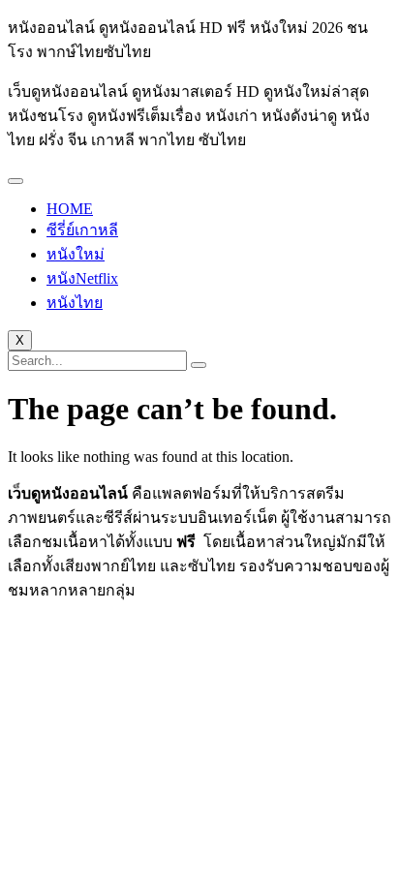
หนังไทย (74, 302)
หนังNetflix (82, 278)
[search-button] (198, 365)
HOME (69, 208)
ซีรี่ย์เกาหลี (82, 230)
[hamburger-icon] (15, 181)
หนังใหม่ (75, 254)
